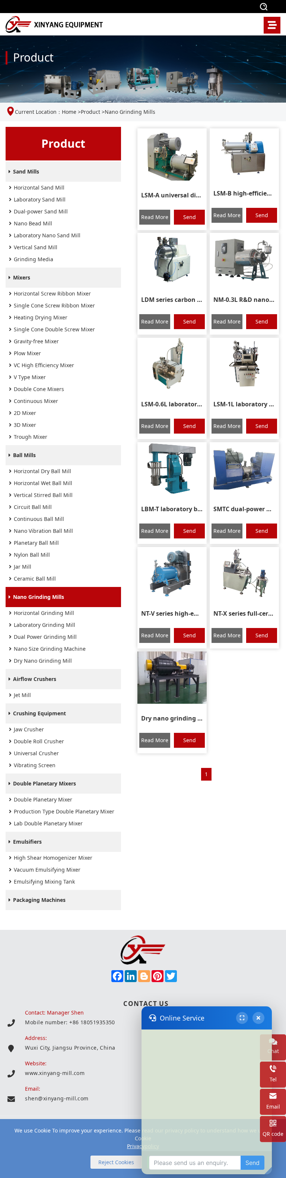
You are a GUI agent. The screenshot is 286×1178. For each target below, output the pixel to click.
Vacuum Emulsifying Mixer (47, 869)
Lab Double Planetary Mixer (48, 823)
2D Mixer (25, 412)
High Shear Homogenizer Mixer (53, 857)
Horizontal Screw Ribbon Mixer (52, 293)
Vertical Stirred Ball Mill (43, 495)
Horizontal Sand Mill (39, 187)
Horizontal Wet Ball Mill (43, 483)
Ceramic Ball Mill (35, 578)
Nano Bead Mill (33, 223)
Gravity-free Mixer (36, 341)
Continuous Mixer (36, 400)
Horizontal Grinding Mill (44, 612)
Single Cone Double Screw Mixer (54, 329)
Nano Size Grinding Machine (50, 648)
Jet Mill (22, 695)
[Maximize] (242, 1018)
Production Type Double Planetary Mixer (64, 811)
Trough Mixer (30, 436)
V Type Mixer (30, 377)
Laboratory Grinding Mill (44, 624)
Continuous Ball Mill (39, 518)
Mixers (21, 277)
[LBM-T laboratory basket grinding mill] (172, 468)
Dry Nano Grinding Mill (43, 660)
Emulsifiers (27, 841)
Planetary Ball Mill (36, 542)
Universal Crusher (36, 753)
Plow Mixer (27, 353)
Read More (154, 217)
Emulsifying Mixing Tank (44, 881)
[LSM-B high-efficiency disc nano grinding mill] (244, 153)
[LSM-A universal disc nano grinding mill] (172, 154)
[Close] (258, 1018)
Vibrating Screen (34, 765)
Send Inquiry (189, 219)
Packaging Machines (39, 899)
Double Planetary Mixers (44, 783)
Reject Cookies (116, 1162)
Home (69, 111)
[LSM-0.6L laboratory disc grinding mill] (172, 364)
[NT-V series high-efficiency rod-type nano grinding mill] (172, 573)
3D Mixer (25, 424)
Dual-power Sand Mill (41, 211)
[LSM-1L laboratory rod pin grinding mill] (244, 364)
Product (90, 111)
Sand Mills (26, 171)
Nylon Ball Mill (32, 554)
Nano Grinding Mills (38, 596)
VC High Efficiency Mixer (44, 365)
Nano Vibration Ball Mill (43, 530)
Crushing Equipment (39, 713)
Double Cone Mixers (39, 389)
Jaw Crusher (29, 729)
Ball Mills (24, 455)
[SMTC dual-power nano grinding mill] (244, 468)
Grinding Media (33, 259)
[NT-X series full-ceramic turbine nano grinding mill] (244, 573)
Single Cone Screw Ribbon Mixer (54, 305)
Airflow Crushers (34, 678)
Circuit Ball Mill (33, 506)
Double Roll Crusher (39, 741)
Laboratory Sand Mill (40, 199)
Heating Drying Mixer (40, 317)
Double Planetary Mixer (43, 799)
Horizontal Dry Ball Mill (42, 471)
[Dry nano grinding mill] (172, 678)
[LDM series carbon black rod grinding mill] (172, 259)
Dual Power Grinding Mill (45, 636)
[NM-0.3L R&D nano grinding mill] (244, 259)
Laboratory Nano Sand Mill (47, 235)
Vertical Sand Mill (35, 247)
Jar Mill (22, 566)
